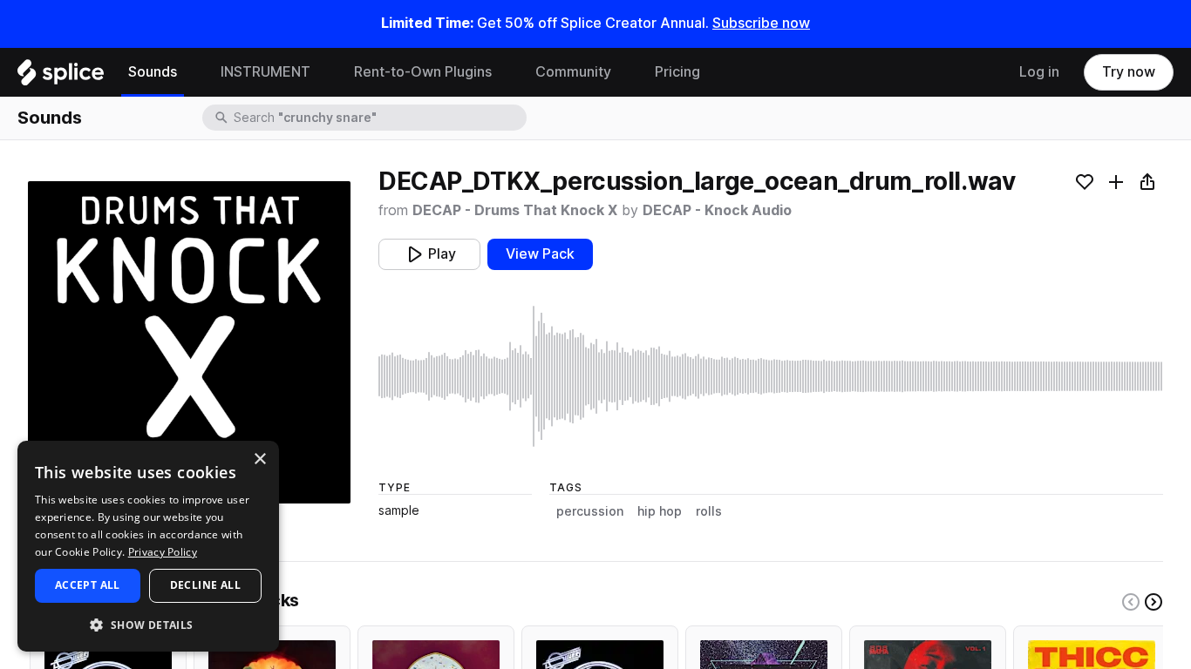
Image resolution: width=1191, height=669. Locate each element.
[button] (148, 624)
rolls (709, 511)
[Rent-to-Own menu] (505, 72)
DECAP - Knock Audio (717, 210)
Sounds (152, 72)
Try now (1128, 72)
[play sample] (770, 376)
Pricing (677, 72)
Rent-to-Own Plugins (423, 72)
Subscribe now (761, 23)
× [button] (259, 459)
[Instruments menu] (323, 72)
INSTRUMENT (265, 72)
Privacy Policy (162, 551)
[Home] (60, 76)
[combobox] (378, 118)
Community (573, 72)
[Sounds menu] (190, 72)
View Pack (540, 254)
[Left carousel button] (1131, 602)
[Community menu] (624, 72)
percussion (589, 511)
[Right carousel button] (1153, 602)
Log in (1039, 72)
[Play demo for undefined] (189, 342)
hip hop (659, 511)
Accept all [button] (87, 585)
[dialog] (148, 546)
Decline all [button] (205, 585)
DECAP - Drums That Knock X (514, 210)
